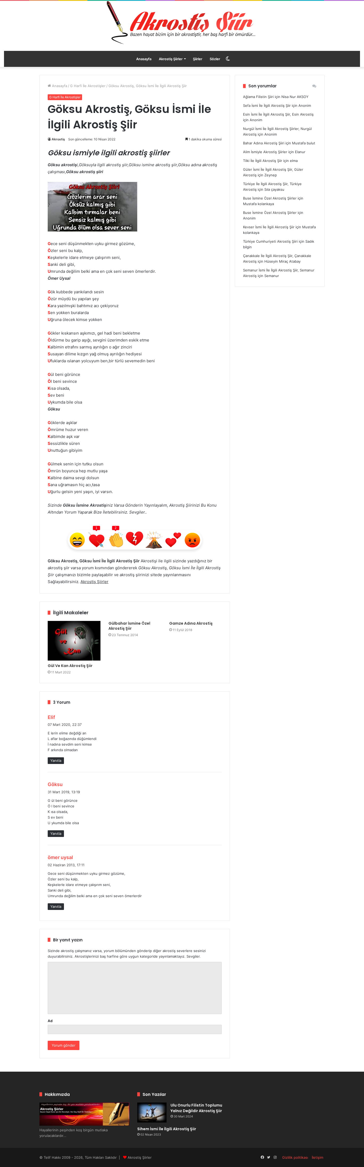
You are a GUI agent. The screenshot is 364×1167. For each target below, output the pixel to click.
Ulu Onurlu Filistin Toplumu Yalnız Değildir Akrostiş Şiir (196, 1108)
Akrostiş (58, 139)
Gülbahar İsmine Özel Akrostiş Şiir (129, 626)
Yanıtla (55, 760)
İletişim (317, 1157)
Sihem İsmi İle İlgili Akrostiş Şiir (166, 1129)
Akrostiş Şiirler (171, 59)
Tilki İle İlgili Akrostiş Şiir (262, 160)
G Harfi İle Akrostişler (88, 86)
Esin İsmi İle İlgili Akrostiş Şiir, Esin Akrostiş (278, 114)
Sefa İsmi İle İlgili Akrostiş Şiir (267, 105)
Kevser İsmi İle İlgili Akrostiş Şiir (268, 227)
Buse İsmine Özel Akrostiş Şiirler (270, 198)
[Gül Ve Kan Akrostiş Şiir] (74, 640)
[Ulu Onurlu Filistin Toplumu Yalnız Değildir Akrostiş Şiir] (152, 1113)
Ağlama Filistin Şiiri (258, 97)
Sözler (215, 59)
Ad (50, 1021)
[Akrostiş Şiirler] (182, 22)
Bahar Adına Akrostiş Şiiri (263, 143)
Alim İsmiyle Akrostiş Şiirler (265, 152)
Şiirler (197, 59)
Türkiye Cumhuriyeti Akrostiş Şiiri (270, 241)
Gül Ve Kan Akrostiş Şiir (70, 665)
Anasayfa (143, 59)
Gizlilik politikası (295, 1157)
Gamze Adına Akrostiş (191, 623)
